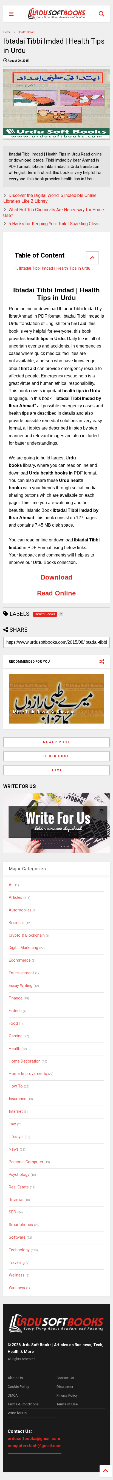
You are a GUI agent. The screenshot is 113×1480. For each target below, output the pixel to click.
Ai (10, 885)
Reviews (16, 1199)
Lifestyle (16, 1136)
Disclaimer (64, 1387)
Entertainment (21, 973)
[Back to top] (106, 1471)
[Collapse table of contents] (92, 257)
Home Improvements (28, 1073)
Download (56, 577)
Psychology (19, 1174)
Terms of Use (67, 1404)
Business (16, 922)
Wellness (16, 1275)
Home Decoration (25, 1061)
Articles (15, 897)
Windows (17, 1288)
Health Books (26, 32)
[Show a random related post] (101, 661)
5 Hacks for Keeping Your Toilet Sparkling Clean (54, 223)
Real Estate (19, 1187)
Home (7, 32)
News (14, 1149)
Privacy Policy (67, 1395)
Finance (15, 998)
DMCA (13, 1395)
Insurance (17, 1099)
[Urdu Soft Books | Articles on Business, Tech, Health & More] (56, 14)
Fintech (15, 1011)
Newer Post (56, 742)
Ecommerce (20, 960)
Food (13, 1023)
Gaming (15, 1036)
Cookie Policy (18, 1387)
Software (17, 1237)
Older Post (56, 756)
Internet (16, 1111)
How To (16, 1086)
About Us (15, 1378)
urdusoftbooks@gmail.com (34, 1438)
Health (14, 1048)
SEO (12, 1212)
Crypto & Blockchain (27, 935)
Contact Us (65, 1378)
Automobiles (20, 910)
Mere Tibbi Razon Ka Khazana (43, 711)
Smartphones (21, 1224)
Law (12, 1124)
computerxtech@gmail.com (34, 1445)
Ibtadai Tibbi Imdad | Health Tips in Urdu (54, 268)
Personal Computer (26, 1162)
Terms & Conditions (23, 1404)
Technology (19, 1250)
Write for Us (17, 1413)
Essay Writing (20, 985)
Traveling (17, 1262)
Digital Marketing (23, 947)
